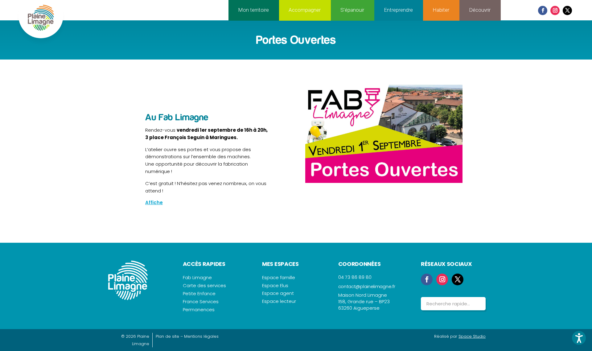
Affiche (154, 202)
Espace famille (278, 277)
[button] (579, 338)
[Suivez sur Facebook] (542, 10)
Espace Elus (275, 285)
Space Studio (472, 336)
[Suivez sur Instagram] (555, 10)
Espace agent (278, 293)
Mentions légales (201, 336)
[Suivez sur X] (567, 10)
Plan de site (167, 336)
